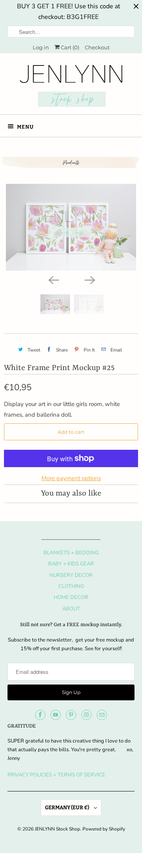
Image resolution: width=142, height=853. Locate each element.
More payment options (71, 478)
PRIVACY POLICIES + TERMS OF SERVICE (56, 774)
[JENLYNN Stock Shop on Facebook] (40, 715)
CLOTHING (71, 586)
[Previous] (53, 279)
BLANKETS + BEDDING (71, 552)
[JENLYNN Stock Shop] (71, 86)
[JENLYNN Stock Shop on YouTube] (55, 715)
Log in (41, 47)
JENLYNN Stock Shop (57, 829)
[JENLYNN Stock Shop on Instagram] (86, 715)
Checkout (97, 47)
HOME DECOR (71, 597)
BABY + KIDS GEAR (71, 563)
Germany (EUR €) (67, 807)
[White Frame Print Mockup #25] (71, 227)
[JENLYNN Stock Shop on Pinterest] (71, 715)
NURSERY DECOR (71, 575)
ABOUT (71, 608)
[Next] (89, 279)
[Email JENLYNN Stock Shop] (102, 715)
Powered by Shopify (103, 829)
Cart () (69, 47)
